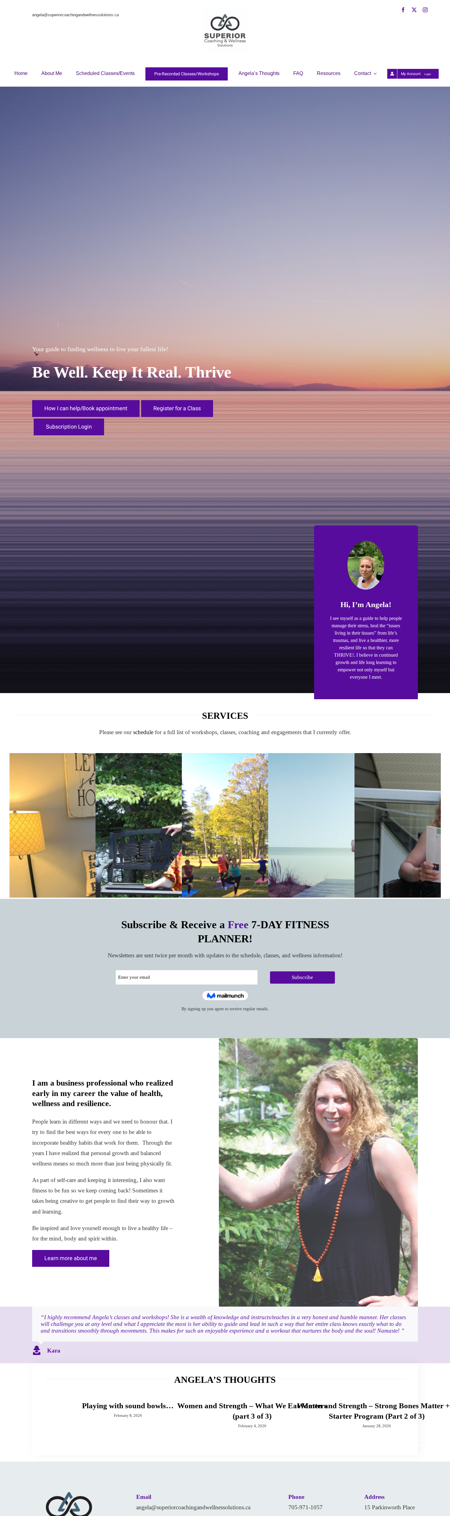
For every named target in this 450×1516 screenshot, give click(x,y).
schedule (143, 732)
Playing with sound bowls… (128, 1406)
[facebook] (403, 9)
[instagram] (425, 9)
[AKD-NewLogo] (225, 10)
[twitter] (414, 9)
